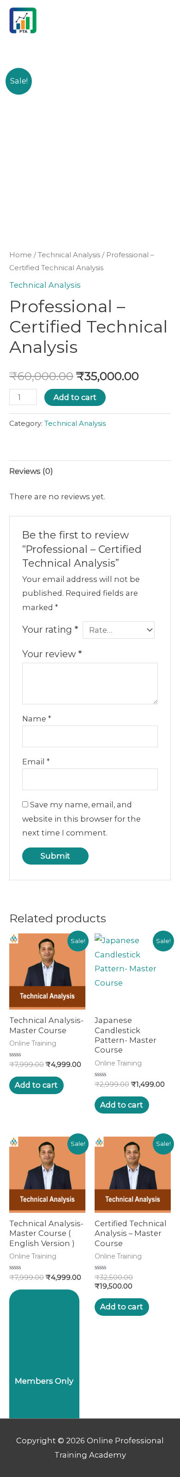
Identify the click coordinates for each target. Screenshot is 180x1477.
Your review (52, 654)
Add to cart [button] (36, 1085)
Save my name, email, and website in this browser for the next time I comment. (81, 818)
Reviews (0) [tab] (31, 471)
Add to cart (75, 397)
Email (36, 761)
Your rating (50, 629)
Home (20, 254)
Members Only (44, 1381)
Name (36, 718)
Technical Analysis (69, 254)
